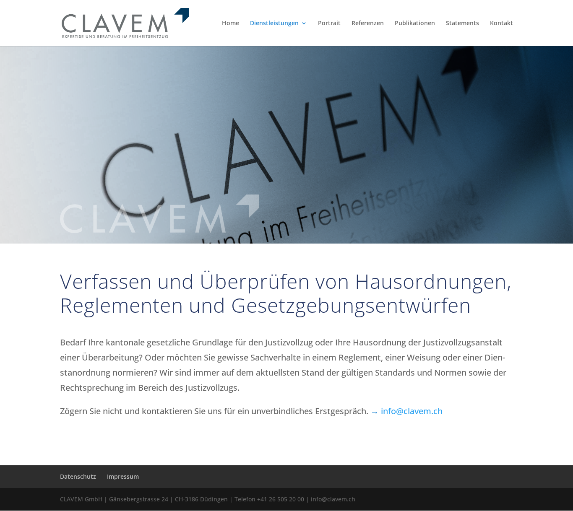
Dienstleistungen (274, 23)
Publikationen (415, 23)
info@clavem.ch (412, 411)
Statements (462, 23)
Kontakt (501, 23)
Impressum (123, 476)
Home (230, 23)
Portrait (329, 23)
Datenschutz (78, 476)
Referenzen (368, 23)
